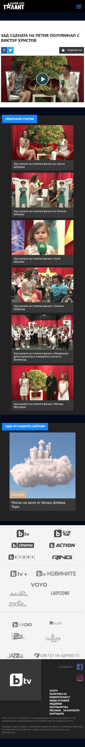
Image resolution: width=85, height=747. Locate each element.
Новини (58, 574)
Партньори (57, 713)
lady (22, 555)
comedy (62, 531)
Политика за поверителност (60, 695)
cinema (23, 543)
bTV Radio (22, 624)
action (62, 543)
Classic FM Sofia (64, 637)
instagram (80, 678)
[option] (46, 471)
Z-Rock (21, 636)
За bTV (54, 690)
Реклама (55, 710)
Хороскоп (19, 603)
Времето (19, 593)
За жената (61, 593)
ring (62, 555)
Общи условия (59, 700)
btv (23, 531)
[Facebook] (4, 50)
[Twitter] (10, 50)
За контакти (71, 710)
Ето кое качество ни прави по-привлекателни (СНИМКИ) (40, 504)
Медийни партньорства (59, 705)
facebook (80, 666)
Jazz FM (15, 655)
